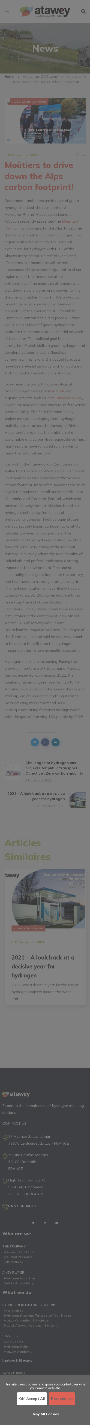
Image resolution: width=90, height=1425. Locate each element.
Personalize (62, 1398)
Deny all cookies (45, 1414)
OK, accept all (32, 1398)
